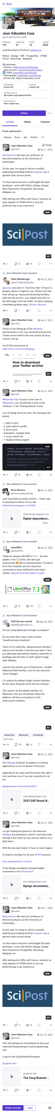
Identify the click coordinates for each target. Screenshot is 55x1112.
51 (17, 45)
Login (30, 1108)
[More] (51, 264)
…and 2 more (7, 739)
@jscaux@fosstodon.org (13, 37)
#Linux (17, 137)
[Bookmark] (39, 264)
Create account (13, 1108)
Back (9, 3)
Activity (10, 122)
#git (25, 137)
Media (27, 122)
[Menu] (50, 113)
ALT (48, 256)
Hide (47, 212)
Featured (45, 122)
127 (4, 45)
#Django (7, 137)
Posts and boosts (11, 131)
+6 (43, 137)
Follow (24, 113)
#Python (34, 137)
